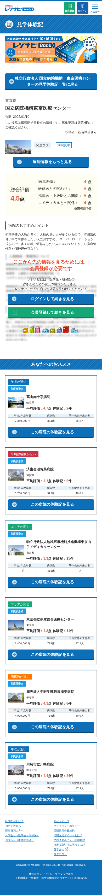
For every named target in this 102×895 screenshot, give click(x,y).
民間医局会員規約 (64, 830)
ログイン (82, 10)
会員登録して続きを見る (52, 312)
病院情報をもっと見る (52, 161)
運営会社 (59, 849)
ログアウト (60, 854)
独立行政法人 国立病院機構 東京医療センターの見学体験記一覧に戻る (52, 81)
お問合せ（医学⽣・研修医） (22, 835)
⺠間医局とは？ (14, 821)
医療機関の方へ (14, 830)
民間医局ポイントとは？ (68, 835)
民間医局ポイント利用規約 (69, 840)
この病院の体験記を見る (52, 432)
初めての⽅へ (13, 825)
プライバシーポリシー (67, 825)
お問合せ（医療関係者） (19, 840)
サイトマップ (61, 821)
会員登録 (69, 10)
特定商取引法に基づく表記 (69, 844)
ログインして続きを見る (52, 298)
